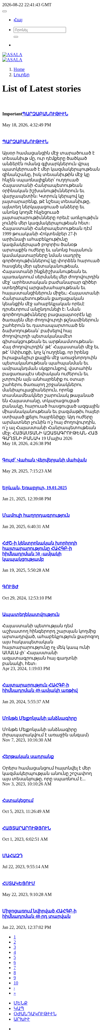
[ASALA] (12, 54)
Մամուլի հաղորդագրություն (36, 515)
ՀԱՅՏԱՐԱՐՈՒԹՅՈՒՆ (26, 828)
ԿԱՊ (19, 1008)
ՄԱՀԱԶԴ (12, 855)
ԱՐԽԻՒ (22, 1019)
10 (16, 982)
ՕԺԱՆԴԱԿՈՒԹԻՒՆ (35, 1013)
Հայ (18, 19)
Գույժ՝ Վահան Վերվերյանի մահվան (44, 459)
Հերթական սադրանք (28, 756)
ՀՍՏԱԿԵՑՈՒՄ (18, 883)
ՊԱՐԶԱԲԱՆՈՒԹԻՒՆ (45, 113)
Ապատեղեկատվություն (31, 614)
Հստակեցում (17, 800)
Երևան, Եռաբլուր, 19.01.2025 (34, 487)
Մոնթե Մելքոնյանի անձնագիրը (39, 718)
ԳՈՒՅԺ (10, 586)
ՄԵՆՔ (20, 1003)
